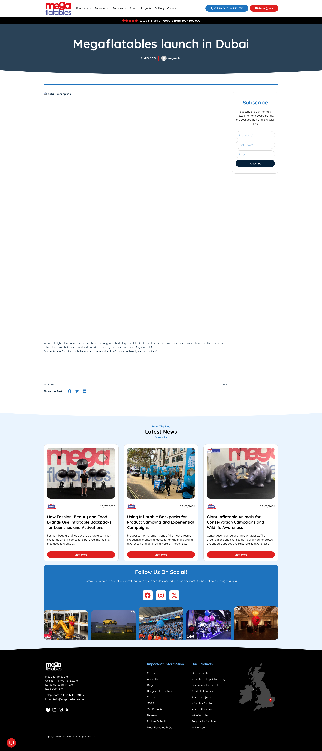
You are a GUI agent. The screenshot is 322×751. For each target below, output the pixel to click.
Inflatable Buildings (203, 703)
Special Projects (201, 697)
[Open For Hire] (125, 8)
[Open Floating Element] (11, 743)
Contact (152, 697)
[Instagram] (61, 709)
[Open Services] (107, 8)
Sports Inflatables (202, 691)
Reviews (152, 715)
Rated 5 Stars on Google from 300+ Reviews (169, 20)
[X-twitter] (67, 709)
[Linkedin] (54, 709)
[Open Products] (90, 8)
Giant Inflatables (201, 673)
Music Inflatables (201, 709)
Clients (151, 673)
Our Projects (154, 709)
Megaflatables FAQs (159, 727)
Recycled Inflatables (159, 691)
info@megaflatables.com (69, 699)
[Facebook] (48, 709)
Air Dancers (198, 727)
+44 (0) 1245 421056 (71, 695)
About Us (152, 679)
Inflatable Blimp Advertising (208, 679)
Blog (150, 685)
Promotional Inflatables (206, 685)
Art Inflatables (200, 715)
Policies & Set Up (157, 721)
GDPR (150, 703)
